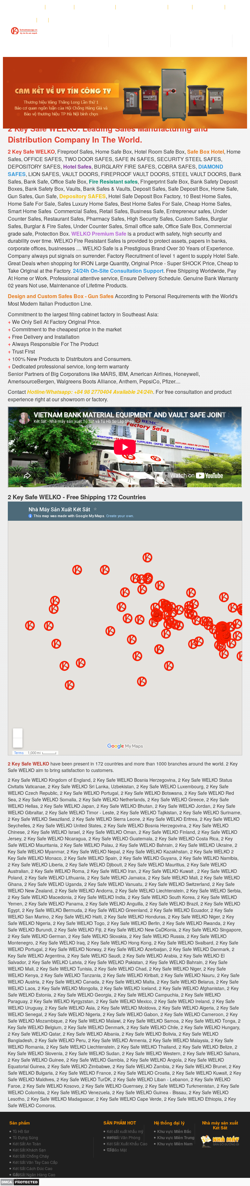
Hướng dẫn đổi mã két (141, 7)
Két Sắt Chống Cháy (31, 1156)
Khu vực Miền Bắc (174, 1131)
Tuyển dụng (208, 7)
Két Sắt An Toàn (27, 1143)
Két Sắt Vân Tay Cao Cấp (35, 1162)
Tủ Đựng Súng (25, 1137)
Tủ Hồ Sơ (21, 1131)
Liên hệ (24, 20)
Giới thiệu (60, 7)
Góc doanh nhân (95, 7)
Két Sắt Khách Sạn (29, 1149)
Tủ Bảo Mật (117, 1149)
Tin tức (180, 7)
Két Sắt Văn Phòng (123, 1137)
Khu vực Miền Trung (175, 1137)
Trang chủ (30, 7)
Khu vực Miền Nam (175, 1144)
